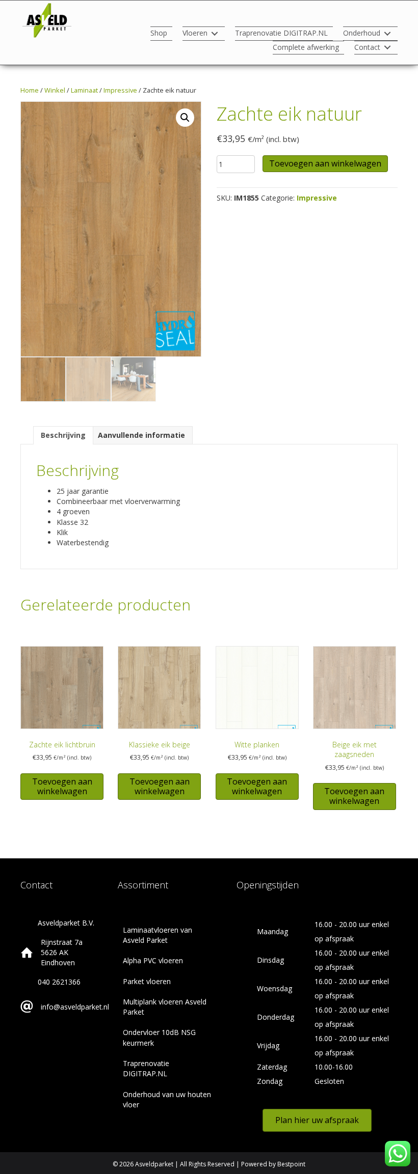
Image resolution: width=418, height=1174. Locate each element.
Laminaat (84, 90)
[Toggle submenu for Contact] (387, 47)
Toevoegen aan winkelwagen (325, 163)
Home (29, 90)
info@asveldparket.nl (75, 1007)
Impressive (120, 90)
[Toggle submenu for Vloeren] (214, 34)
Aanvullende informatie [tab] (141, 435)
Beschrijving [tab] (63, 435)
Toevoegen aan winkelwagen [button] (62, 786)
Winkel (54, 90)
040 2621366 (59, 982)
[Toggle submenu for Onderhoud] (387, 34)
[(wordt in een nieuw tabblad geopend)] (46, 19)
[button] (185, 117)
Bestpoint (291, 1164)
